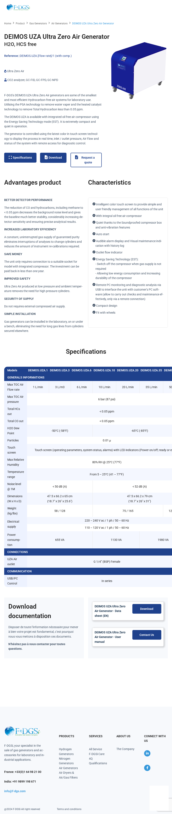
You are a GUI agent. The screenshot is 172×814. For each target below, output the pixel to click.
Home (7, 23)
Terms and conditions (69, 809)
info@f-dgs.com (15, 791)
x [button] (165, 789)
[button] (162, 7)
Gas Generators (38, 23)
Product (20, 23)
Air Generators (59, 23)
